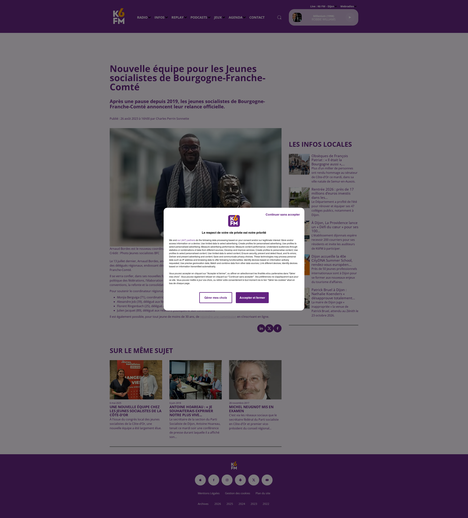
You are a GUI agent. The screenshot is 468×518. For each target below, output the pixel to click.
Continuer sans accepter (283, 214)
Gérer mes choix (215, 297)
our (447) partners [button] (186, 240)
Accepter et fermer (252, 297)
